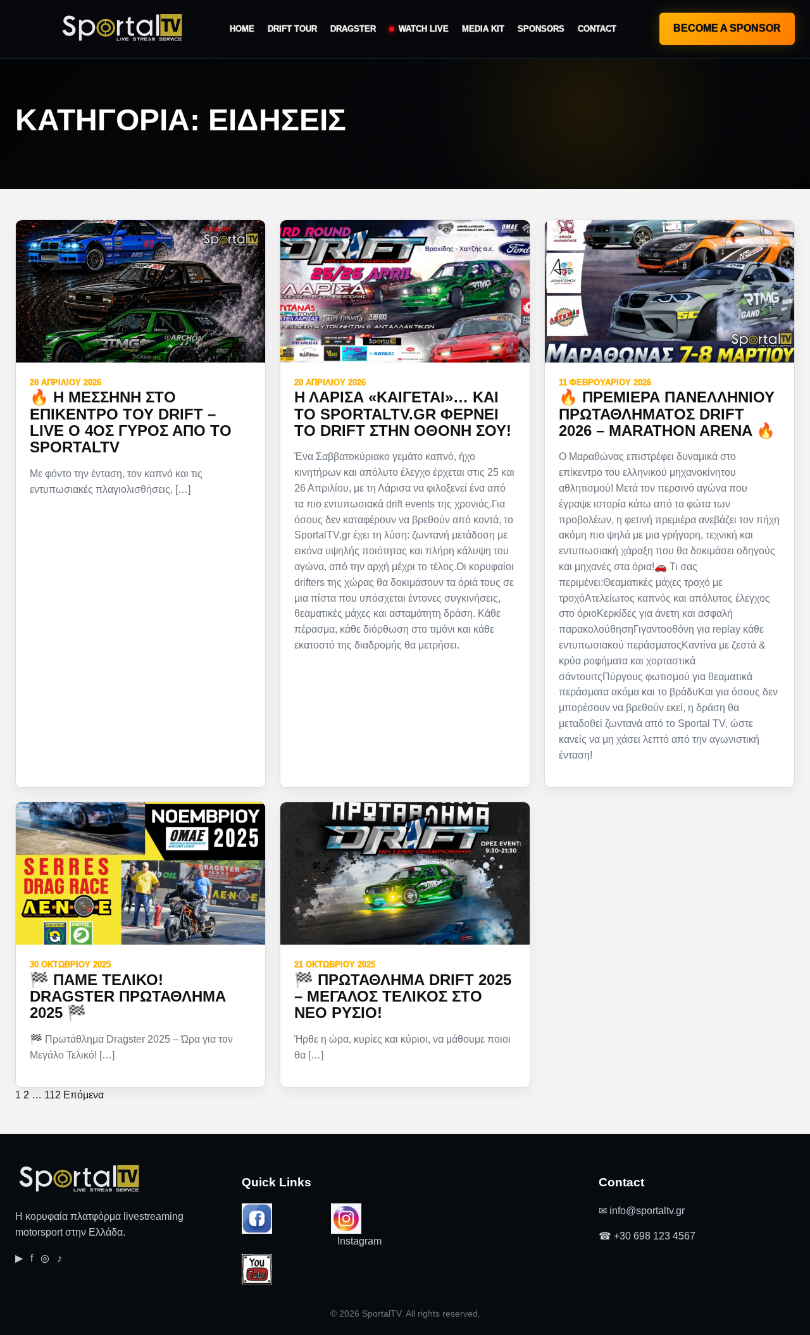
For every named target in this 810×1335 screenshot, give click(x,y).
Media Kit (483, 29)
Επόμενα (83, 1095)
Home (242, 29)
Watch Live (424, 29)
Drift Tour (292, 29)
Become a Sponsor (727, 28)
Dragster (353, 29)
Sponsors (541, 29)
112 (52, 1095)
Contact (597, 29)
